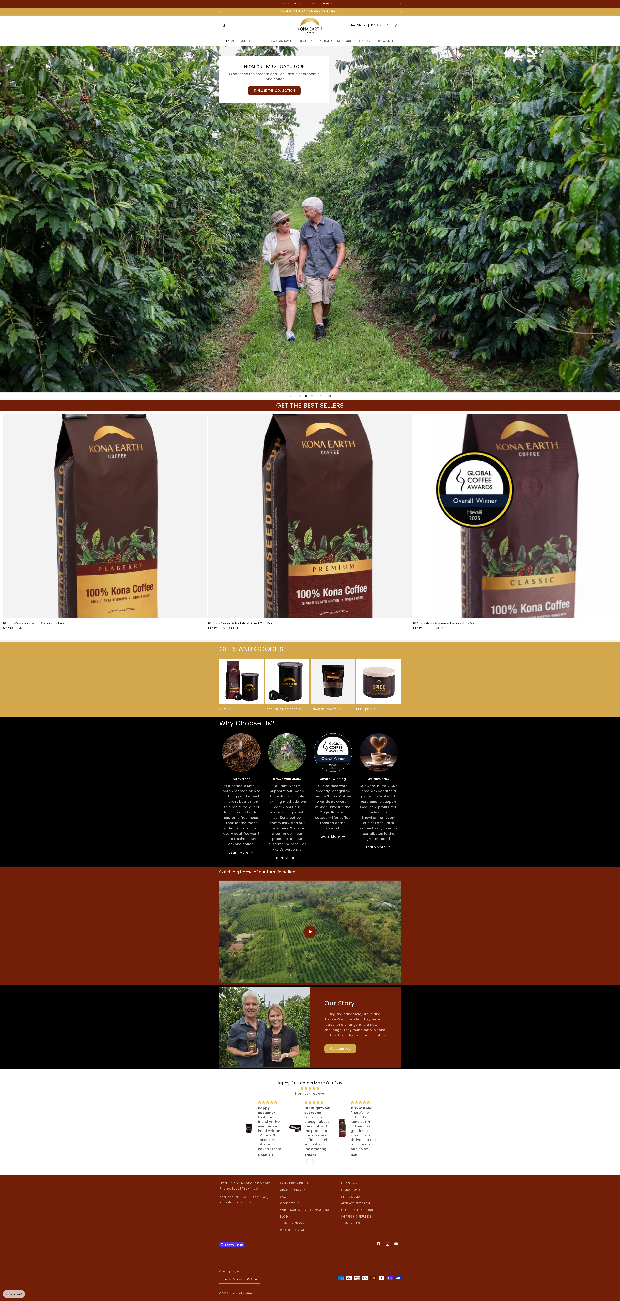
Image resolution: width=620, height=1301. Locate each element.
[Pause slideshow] (329, 396)
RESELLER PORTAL (292, 1230)
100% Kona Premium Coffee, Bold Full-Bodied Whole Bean (240, 623)
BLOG (284, 1217)
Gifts (223, 709)
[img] (310, 1088)
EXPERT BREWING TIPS (295, 1183)
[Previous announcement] (219, 4)
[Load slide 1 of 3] (300, 396)
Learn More (238, 852)
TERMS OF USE (351, 1223)
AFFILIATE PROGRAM (355, 1203)
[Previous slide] (290, 396)
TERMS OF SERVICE (293, 1223)
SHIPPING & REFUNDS (356, 1217)
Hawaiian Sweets (324, 709)
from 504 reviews (310, 1093)
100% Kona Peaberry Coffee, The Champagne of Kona (33, 623)
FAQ (283, 1197)
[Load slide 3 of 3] (312, 396)
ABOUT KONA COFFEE (295, 1190)
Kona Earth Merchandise (283, 709)
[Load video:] (310, 932)
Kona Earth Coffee (241, 1293)
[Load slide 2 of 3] (306, 396)
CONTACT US (290, 1203)
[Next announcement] (400, 4)
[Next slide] (321, 396)
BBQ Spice (364, 709)
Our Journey (340, 1048)
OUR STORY (349, 1183)
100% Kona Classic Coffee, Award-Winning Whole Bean (444, 623)
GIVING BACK (350, 1190)
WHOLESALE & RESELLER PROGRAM (304, 1210)
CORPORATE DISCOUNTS (359, 1210)
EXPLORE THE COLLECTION (274, 90)
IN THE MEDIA (350, 1197)
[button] (223, 25)
